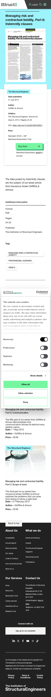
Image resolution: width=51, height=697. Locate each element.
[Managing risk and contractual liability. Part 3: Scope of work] (25, 463)
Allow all (25, 384)
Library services (11, 601)
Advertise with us (11, 606)
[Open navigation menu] (45, 4)
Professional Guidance (20, 261)
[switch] (44, 348)
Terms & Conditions (25, 676)
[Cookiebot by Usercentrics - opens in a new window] (36, 292)
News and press (11, 548)
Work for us (9, 569)
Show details (36, 375)
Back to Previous (15, 8)
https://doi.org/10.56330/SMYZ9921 (28, 125)
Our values (9, 553)
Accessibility (10, 538)
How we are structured (13, 564)
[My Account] (30, 4)
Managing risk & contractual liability (23, 254)
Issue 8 (12, 268)
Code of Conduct (11, 558)
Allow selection (25, 393)
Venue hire (9, 591)
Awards (28, 543)
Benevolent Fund (11, 596)
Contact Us (33, 578)
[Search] (40, 4)
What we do (33, 530)
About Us (11, 530)
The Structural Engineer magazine (34, 550)
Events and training (33, 538)
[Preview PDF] (25, 55)
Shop (7, 585)
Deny (25, 402)
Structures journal (32, 557)
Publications (30, 562)
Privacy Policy (11, 676)
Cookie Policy (40, 676)
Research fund (10, 611)
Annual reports (10, 543)
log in (38, 152)
